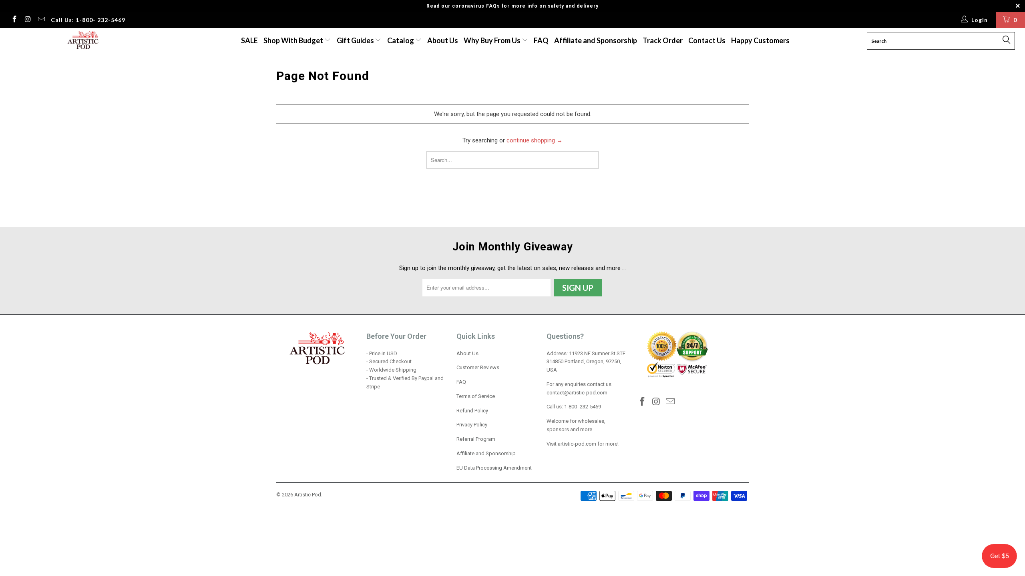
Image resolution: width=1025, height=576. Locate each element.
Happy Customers (760, 40)
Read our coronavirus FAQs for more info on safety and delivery (512, 6)
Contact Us (707, 40)
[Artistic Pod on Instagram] (28, 20)
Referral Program (475, 439)
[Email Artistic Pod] (41, 20)
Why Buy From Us (493, 40)
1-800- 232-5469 (582, 407)
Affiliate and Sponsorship (595, 40)
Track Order (663, 40)
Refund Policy (472, 411)
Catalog (400, 40)
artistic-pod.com (576, 444)
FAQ (541, 40)
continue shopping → (534, 140)
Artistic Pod (307, 495)
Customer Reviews (477, 367)
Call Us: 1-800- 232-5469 (88, 19)
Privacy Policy (471, 425)
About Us (442, 40)
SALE (249, 40)
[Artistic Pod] (82, 40)
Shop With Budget (293, 40)
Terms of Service (475, 396)
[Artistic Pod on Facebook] (14, 20)
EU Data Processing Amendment (494, 468)
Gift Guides (356, 40)
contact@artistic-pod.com (577, 393)
